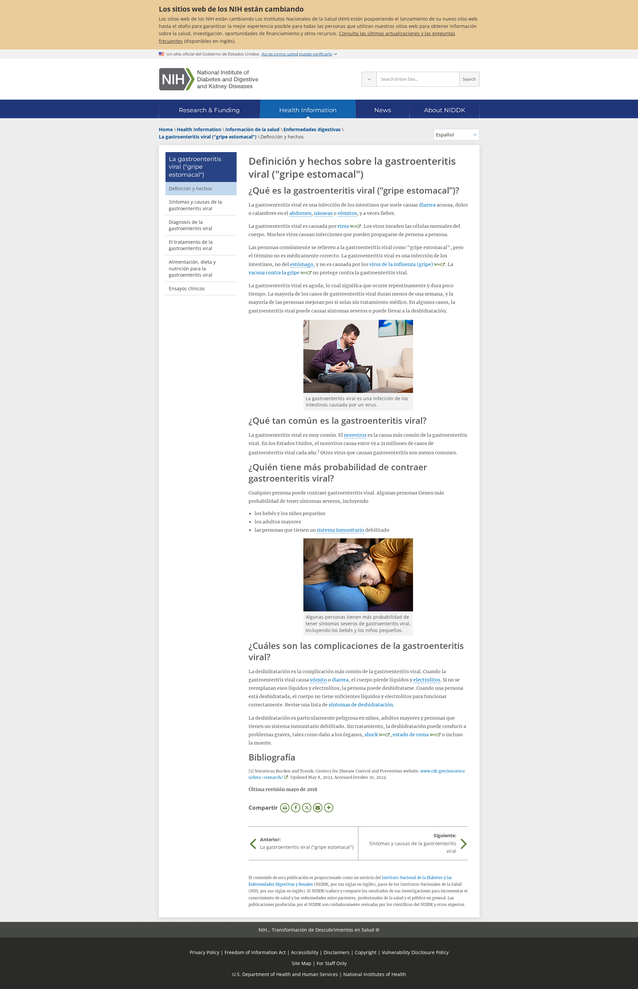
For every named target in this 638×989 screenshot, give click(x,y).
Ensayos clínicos (187, 288)
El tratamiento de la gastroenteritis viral (191, 245)
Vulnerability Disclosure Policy (415, 952)
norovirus (355, 435)
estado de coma (411, 735)
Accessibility (304, 952)
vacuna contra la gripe (274, 273)
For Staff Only (332, 963)
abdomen (300, 213)
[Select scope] (369, 79)
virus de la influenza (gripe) (401, 264)
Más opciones (328, 807)
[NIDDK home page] (209, 79)
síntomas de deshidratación (361, 705)
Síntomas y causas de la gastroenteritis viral (195, 205)
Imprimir (284, 807)
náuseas (323, 213)
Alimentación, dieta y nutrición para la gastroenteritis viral (192, 268)
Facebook (295, 807)
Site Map (301, 963)
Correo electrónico (317, 807)
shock (371, 735)
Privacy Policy (204, 952)
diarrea (427, 205)
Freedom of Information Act (255, 952)
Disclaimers (337, 952)
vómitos (347, 213)
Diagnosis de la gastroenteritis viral (190, 225)
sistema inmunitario (340, 530)
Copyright (365, 952)
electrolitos (426, 680)
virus (343, 226)
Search (469, 79)
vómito (318, 680)
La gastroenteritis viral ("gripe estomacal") (195, 166)
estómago (301, 264)
